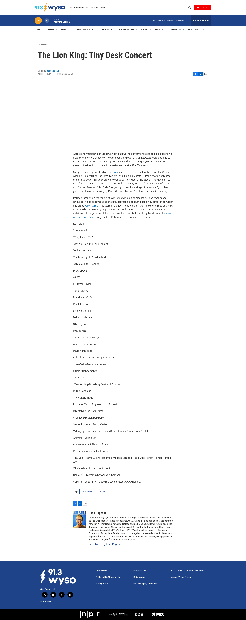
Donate (204, 7)
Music (64, 29)
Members (176, 29)
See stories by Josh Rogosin (105, 544)
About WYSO (194, 29)
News (51, 29)
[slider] (51, 20)
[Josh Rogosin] (79, 519)
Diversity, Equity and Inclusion (146, 584)
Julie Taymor (91, 205)
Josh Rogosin (53, 70)
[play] (38, 20)
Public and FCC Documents (108, 577)
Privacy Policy (102, 584)
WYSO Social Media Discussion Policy (187, 571)
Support (160, 29)
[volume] (46, 20)
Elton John (113, 172)
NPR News (43, 44)
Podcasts (106, 29)
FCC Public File (139, 571)
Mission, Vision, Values (181, 577)
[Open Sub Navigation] (44, 29)
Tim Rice (129, 172)
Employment (101, 571)
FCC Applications (140, 577)
